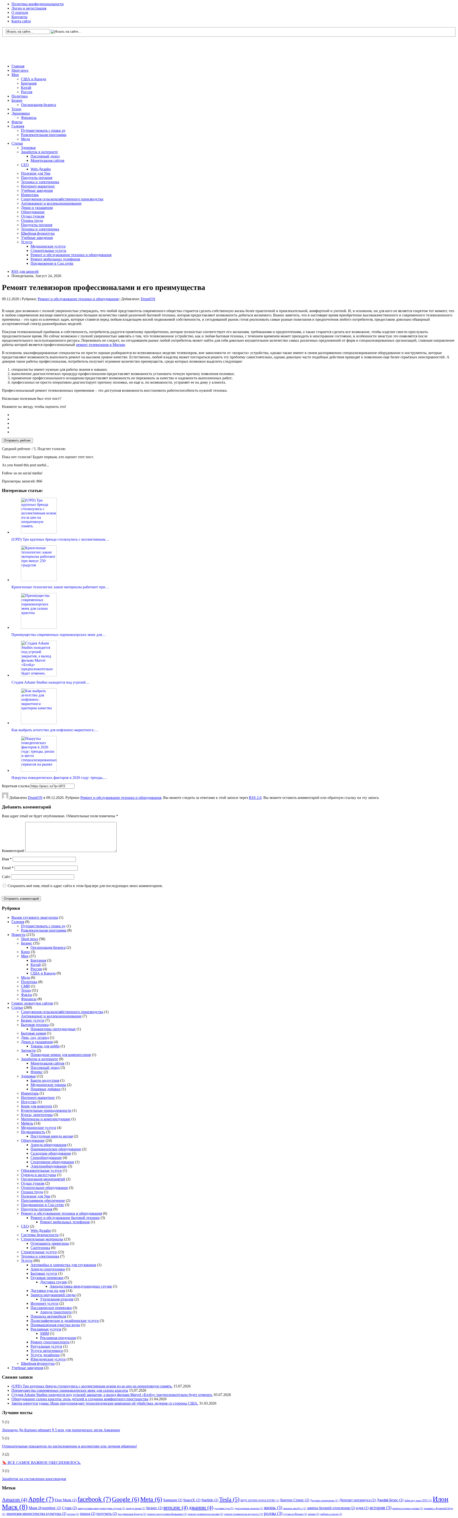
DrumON (148, 299)
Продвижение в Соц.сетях (52, 263)
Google (125, 1499)
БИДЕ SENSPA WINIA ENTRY (259, 1500)
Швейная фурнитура (38, 233)
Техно (16, 109)
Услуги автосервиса (47, 1351)
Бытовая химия (33, 1033)
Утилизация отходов (56, 1299)
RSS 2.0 (255, 798)
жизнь (273, 1507)
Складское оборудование (51, 1153)
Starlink (209, 1500)
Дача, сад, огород (35, 1038)
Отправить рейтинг (17, 440)
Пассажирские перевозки (51, 1308)
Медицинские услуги (48, 246)
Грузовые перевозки (47, 1278)
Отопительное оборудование (44, 1188)
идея (362, 1508)
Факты (16, 122)
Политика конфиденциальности (37, 4)
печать (73, 1514)
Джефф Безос (390, 1500)
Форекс (37, 1072)
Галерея (17, 126)
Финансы (28, 118)
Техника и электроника (40, 182)
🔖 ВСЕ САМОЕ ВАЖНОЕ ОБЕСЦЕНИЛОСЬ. (41, 1463)
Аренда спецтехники (48, 1269)
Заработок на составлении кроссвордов (34, 1479)
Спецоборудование (46, 1158)
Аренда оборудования (48, 1145)
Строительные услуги (48, 251)
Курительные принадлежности (46, 1110)
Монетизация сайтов (47, 160)
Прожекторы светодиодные (53, 1029)
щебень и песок (331, 1514)
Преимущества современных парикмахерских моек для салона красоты (69, 1390)
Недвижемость (33, 1132)
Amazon (14, 1500)
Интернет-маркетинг (38, 186)
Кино (25, 952)
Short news (19, 70)
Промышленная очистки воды (55, 1325)
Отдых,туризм (32, 216)
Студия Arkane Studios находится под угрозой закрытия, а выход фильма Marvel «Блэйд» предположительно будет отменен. (112, 1395)
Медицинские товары (48, 1085)
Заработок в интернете (39, 152)
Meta (151, 1499)
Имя (7, 859)
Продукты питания (36, 178)
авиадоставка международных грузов (101, 1508)
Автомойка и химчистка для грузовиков (63, 1265)
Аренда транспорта (56, 1312)
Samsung (172, 1500)
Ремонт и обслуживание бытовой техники (65, 1218)
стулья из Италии (295, 1514)
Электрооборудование (49, 1166)
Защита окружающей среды (53, 1295)
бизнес (154, 1508)
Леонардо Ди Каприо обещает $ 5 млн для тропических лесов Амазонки (61, 1430)
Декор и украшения (37, 208)
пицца (87, 1514)
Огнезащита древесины (50, 1243)
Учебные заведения (37, 190)
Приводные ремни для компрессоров (61, 1055)
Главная (17, 66)
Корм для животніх (36, 1106)
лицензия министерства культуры (36, 1514)
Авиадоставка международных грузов (81, 1286)
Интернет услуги (44, 1303)
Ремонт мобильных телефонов (55, 259)
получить (106, 1514)
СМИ (25, 986)
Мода (25, 139)
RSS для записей (25, 271)
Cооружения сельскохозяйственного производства (62, 199)
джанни (201, 1507)
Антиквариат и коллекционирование (51, 203)
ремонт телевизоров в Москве (100, 345)
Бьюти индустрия (45, 1080)
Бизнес (17, 100)
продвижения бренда (132, 1514)
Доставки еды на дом (48, 1291)
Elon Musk (66, 1500)
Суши (69, 1508)
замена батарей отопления (331, 1508)
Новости (18, 935)
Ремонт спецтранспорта (50, 1342)
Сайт (6, 877)
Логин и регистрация (28, 8)
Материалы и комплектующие (45, 1119)
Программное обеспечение (43, 1200)
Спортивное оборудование (52, 1162)
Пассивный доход (45, 156)
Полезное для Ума (35, 173)
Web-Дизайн (41, 169)
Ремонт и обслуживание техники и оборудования (71, 255)
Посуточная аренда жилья (52, 1136)
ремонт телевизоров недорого (243, 1514)
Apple (41, 1499)
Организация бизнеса (38, 105)
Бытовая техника (35, 1025)
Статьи (17, 143)
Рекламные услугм (46, 1329)
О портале (19, 12)
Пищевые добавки (46, 1089)
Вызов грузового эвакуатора (34, 917)
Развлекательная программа (43, 135)
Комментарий (13, 851)
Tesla (229, 1499)
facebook (94, 1499)
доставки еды (224, 1508)
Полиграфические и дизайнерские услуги (65, 1321)
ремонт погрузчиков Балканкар (167, 1514)
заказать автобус (294, 1508)
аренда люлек (135, 1508)
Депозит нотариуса (357, 1500)
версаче (175, 1507)
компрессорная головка (407, 1508)
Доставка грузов (53, 1282)
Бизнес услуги (32, 1020)
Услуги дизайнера (45, 1355)
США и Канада (33, 79)
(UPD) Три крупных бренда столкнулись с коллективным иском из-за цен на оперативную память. (91, 1386)
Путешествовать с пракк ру (43, 130)
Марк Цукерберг (45, 1508)
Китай (26, 88)
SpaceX (191, 1500)
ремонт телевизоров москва (205, 1514)
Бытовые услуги (44, 1273)
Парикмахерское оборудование (56, 1149)
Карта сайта (21, 21)
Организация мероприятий (43, 1179)
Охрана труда (32, 220)
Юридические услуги (48, 1359)
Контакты (19, 17)
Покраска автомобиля (48, 1316)
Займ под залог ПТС (418, 1500)
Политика (19, 96)
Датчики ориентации (324, 1500)
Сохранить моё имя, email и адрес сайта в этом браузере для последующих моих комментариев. (85, 886)
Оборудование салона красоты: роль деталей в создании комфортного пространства (79, 1399)
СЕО (25, 165)
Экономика (20, 113)
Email (8, 868)
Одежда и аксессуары (38, 1175)
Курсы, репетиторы (37, 1115)
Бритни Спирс (294, 1500)
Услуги (26, 242)
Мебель (27, 1123)
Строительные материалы (42, 1239)
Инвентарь (30, 195)
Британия (28, 83)
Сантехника (40, 1248)
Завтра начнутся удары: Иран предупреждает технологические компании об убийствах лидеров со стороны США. (104, 1403)
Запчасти (28, 1050)
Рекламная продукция (58, 1338)
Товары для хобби (45, 1046)
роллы (273, 1513)
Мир (15, 75)
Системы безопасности (40, 1235)
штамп (313, 1514)
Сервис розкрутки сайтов (32, 1003)
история (380, 1507)
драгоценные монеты (248, 1508)
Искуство (28, 1102)
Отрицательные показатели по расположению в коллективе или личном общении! (69, 1446)
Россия (26, 92)
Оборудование (33, 212)
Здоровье (28, 148)
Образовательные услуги (41, 1170)
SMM (44, 1333)
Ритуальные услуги (46, 1346)
